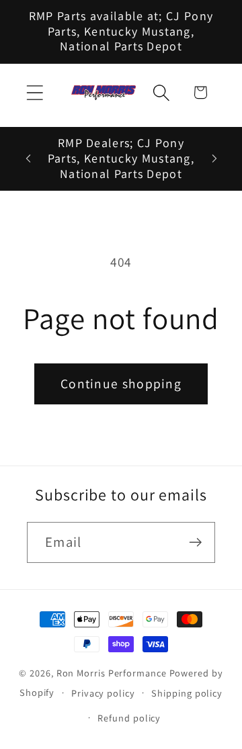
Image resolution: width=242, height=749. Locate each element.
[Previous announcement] (28, 158)
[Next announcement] (214, 158)
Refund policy (129, 717)
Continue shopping (121, 383)
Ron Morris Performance (111, 672)
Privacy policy (103, 693)
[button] (34, 92)
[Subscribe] (195, 542)
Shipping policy (187, 693)
